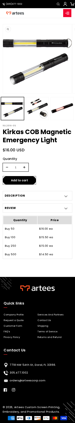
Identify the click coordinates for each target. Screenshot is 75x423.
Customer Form (13, 325)
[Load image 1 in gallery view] (12, 108)
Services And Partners (51, 314)
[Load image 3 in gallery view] (62, 108)
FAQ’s (7, 331)
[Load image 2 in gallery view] (37, 108)
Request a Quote (14, 320)
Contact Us (44, 320)
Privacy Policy (12, 337)
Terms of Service (48, 331)
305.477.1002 (19, 372)
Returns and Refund (50, 337)
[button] (58, 4)
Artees (19, 407)
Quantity (10, 159)
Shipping (43, 325)
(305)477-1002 (14, 4)
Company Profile (14, 314)
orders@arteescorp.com (28, 380)
